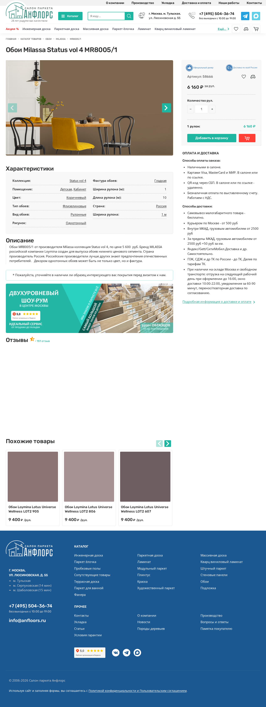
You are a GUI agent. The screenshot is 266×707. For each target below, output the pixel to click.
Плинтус (143, 575)
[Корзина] (256, 29)
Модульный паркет (152, 568)
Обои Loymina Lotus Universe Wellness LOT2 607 (144, 509)
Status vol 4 (78, 180)
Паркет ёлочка (123, 29)
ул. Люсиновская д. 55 (165, 16)
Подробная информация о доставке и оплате (216, 301)
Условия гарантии (88, 635)
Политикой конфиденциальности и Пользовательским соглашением (138, 691)
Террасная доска (86, 581)
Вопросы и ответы (215, 622)
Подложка (208, 588)
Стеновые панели (214, 575)
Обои (205, 581)
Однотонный (76, 223)
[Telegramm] (126, 652)
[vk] (115, 652)
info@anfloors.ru (27, 620)
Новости (143, 622)
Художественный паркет (156, 588)
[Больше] (212, 109)
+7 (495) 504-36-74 (216, 13)
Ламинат (144, 29)
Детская (66, 189)
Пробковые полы (87, 568)
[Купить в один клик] (247, 138)
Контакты (254, 3)
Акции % (12, 29)
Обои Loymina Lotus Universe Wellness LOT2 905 (32, 509)
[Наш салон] (89, 308)
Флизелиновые (74, 206)
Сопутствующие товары (92, 575)
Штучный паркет (213, 568)
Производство (143, 3)
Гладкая (160, 180)
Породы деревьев (151, 628)
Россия (161, 206)
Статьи (79, 628)
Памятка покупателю (216, 628)
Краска (142, 581)
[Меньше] (190, 109)
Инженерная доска (36, 29)
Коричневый (76, 197)
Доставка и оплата (196, 3)
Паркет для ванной (88, 588)
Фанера (80, 594)
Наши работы (229, 3)
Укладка (167, 3)
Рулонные (78, 214)
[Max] (137, 652)
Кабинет (80, 189)
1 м (163, 214)
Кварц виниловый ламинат (175, 29)
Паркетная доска (66, 29)
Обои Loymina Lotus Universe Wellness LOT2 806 (88, 509)
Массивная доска (95, 29)
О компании (115, 3)
